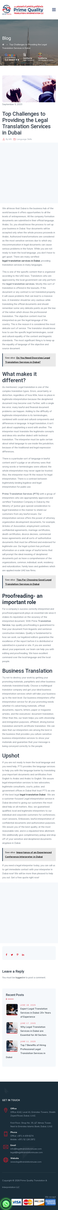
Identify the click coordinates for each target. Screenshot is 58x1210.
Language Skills (24, 139)
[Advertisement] (29, 173)
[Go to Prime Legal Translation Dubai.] (3, 44)
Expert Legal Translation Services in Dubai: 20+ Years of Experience (35, 1012)
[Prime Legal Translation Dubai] (22, 9)
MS (10, 139)
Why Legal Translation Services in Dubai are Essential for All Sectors (33, 1030)
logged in (20, 977)
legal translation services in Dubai (21, 260)
